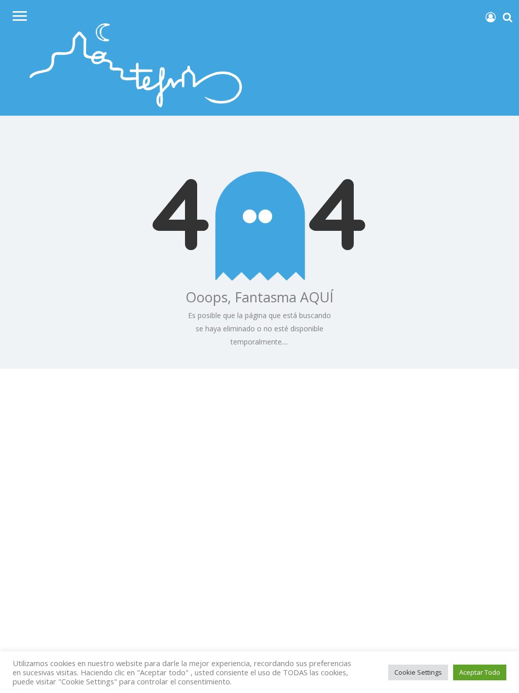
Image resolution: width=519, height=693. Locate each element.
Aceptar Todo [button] (479, 672)
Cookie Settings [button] (418, 672)
